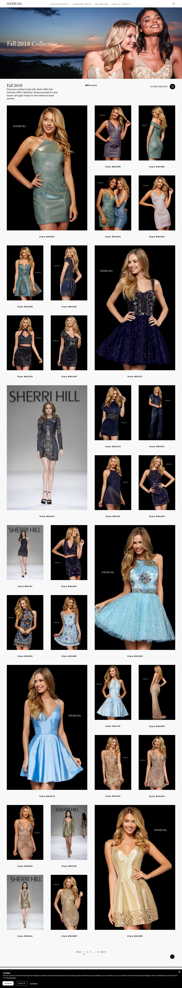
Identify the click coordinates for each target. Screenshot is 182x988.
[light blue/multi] (69, 653)
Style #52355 (157, 167)
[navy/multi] (25, 373)
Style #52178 (112, 726)
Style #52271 (135, 376)
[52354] (113, 202)
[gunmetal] (28, 303)
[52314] (157, 412)
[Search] (173, 3)
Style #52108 (69, 306)
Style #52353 (157, 236)
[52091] (25, 832)
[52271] (135, 307)
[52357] (47, 167)
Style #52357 (47, 236)
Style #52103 (47, 516)
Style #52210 (113, 796)
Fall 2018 (14, 85)
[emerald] (20, 303)
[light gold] (63, 933)
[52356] (113, 132)
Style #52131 (113, 516)
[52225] (25, 342)
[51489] (69, 622)
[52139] (69, 832)
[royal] (22, 303)
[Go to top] (172, 956)
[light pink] (159, 793)
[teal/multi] (71, 653)
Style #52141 (25, 586)
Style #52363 (25, 306)
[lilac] (114, 723)
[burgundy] (160, 723)
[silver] (67, 933)
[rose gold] (26, 303)
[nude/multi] (67, 653)
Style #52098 (69, 936)
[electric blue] (49, 233)
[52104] (25, 902)
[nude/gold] (115, 793)
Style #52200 (157, 796)
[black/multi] (70, 373)
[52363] (25, 272)
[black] (29, 303)
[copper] (116, 513)
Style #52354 (113, 236)
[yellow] (49, 793)
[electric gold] (47, 233)
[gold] (24, 303)
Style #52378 (47, 796)
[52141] (25, 552)
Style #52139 (69, 866)
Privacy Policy (11, 978)
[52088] (157, 692)
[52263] (135, 587)
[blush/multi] (136, 653)
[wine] (114, 513)
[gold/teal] (71, 863)
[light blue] (41, 793)
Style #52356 (113, 167)
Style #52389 (135, 936)
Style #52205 (157, 516)
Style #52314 (157, 446)
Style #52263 (135, 656)
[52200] (157, 762)
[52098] (69, 902)
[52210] (113, 762)
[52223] (113, 412)
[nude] (157, 723)
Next (103, 952)
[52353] (157, 202)
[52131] (113, 482)
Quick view (47, 226)
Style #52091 (25, 866)
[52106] (25, 622)
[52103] (47, 447)
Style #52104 (25, 936)
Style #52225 (25, 376)
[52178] (113, 692)
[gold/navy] (69, 863)
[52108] (69, 272)
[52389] (135, 867)
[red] (45, 793)
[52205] (157, 482)
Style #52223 (113, 446)
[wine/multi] (139, 653)
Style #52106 (25, 656)
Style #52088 (157, 726)
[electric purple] (43, 233)
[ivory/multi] (138, 653)
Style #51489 (69, 656)
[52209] (69, 342)
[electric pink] (45, 233)
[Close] (179, 972)
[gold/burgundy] (67, 863)
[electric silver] (41, 233)
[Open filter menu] (172, 86)
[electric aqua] (50, 233)
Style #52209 (69, 376)
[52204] (69, 552)
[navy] (112, 443)
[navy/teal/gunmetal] (69, 303)
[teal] (110, 513)
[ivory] (50, 793)
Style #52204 (69, 586)
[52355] (157, 132)
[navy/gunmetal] (153, 793)
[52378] (47, 727)
